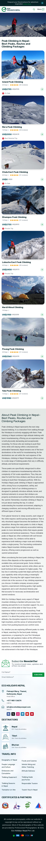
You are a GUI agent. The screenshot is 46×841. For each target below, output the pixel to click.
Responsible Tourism (30, 783)
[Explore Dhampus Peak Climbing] (42, 224)
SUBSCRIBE (38, 675)
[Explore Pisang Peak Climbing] (42, 356)
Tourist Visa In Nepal (29, 790)
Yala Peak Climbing (11, 391)
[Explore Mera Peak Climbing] (42, 134)
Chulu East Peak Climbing (15, 172)
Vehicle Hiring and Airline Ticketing (28, 765)
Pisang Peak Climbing (13, 349)
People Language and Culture (8, 765)
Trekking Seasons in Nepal (8, 784)
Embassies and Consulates (7, 772)
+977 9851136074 (14, 701)
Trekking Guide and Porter (27, 778)
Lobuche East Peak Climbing (16, 262)
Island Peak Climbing (12, 82)
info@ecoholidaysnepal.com (19, 707)
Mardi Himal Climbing (12, 307)
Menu (39, 9)
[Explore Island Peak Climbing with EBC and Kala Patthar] (42, 89)
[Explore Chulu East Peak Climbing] (42, 179)
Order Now (27, 4)
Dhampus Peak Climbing (14, 217)
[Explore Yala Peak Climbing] (42, 398)
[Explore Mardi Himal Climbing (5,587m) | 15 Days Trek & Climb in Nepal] (42, 314)
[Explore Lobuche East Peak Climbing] (42, 269)
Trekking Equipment (9, 777)
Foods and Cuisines (29, 761)
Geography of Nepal (9, 760)
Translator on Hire (9, 790)
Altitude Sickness (28, 771)
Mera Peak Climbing (12, 127)
